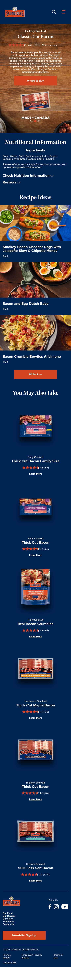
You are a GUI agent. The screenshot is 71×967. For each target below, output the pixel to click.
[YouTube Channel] (64, 906)
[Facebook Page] (50, 906)
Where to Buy (35, 81)
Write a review (49, 45)
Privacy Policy (7, 956)
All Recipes (35, 374)
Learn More (35, 474)
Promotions (9, 921)
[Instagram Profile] (56, 906)
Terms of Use (58, 956)
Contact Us (8, 924)
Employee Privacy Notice (32, 956)
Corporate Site (9, 962)
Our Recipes (9, 916)
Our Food (8, 913)
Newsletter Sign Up (24, 935)
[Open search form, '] (54, 12)
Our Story (8, 918)
